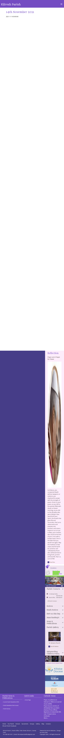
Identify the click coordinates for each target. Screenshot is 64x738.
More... (46, 718)
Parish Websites (51, 730)
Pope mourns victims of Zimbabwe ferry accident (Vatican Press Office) (51, 708)
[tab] (54, 589)
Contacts (48, 723)
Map (43, 723)
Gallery (38, 723)
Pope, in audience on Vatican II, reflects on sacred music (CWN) (52, 702)
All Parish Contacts (52, 601)
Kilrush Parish (11, 4)
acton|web (45, 732)
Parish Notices (6, 708)
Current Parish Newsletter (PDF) (11, 702)
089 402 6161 (9, 734)
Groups (32, 723)
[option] (54, 638)
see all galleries (54, 646)
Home (4, 723)
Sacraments (25, 723)
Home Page (28, 699)
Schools (18, 723)
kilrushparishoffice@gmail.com (26, 734)
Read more (52, 562)
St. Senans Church (54, 643)
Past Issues (55, 574)
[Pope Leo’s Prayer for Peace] (55, 487)
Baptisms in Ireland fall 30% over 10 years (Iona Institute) (52, 714)
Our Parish (11, 723)
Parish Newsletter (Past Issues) (10, 705)
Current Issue (56, 572)
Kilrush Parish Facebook (9, 726)
